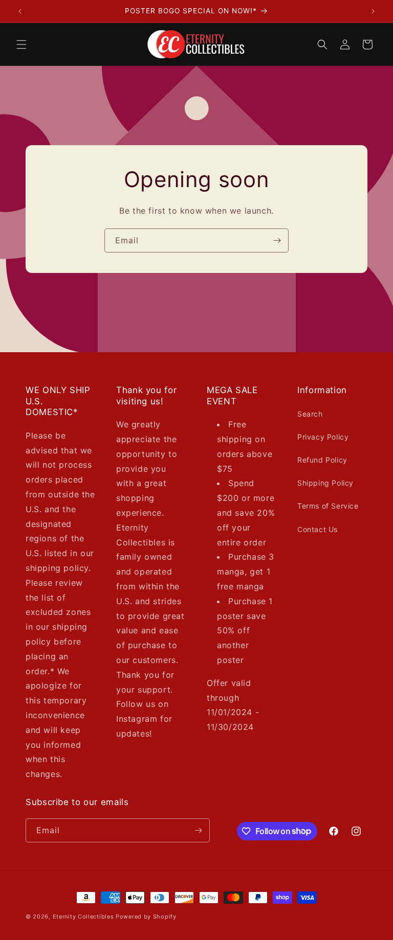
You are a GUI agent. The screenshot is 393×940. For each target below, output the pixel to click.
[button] (21, 44)
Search (310, 413)
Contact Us (317, 529)
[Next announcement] (373, 11)
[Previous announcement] (20, 11)
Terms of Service (328, 505)
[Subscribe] (277, 240)
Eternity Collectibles (83, 916)
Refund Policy (322, 459)
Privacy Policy (322, 436)
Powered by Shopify (146, 916)
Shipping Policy (325, 482)
